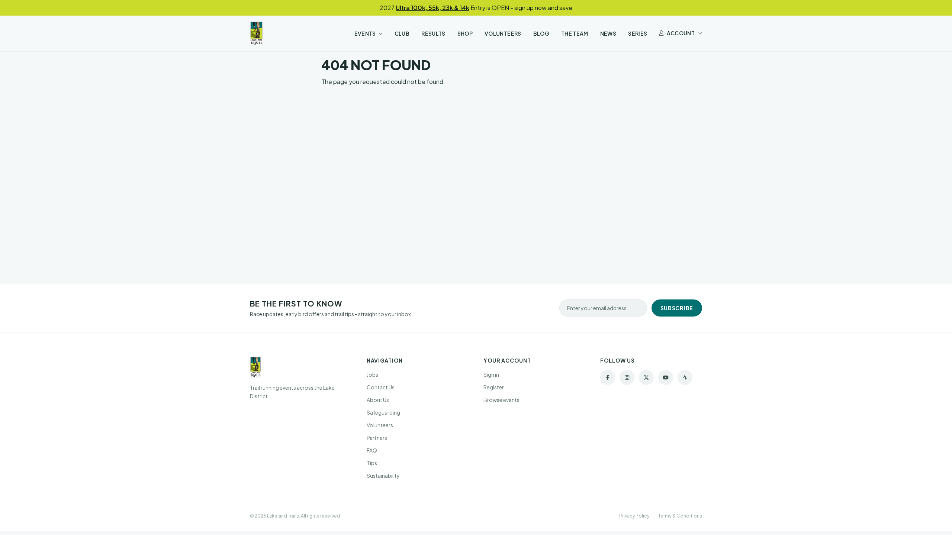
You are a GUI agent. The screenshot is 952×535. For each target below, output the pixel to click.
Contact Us (381, 387)
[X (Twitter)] (646, 377)
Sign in (491, 374)
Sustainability (383, 475)
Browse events (501, 399)
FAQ (372, 450)
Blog (541, 33)
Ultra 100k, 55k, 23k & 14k (432, 8)
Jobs (372, 374)
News (608, 33)
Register (493, 387)
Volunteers (503, 33)
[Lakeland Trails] (256, 33)
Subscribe (676, 308)
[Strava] (685, 377)
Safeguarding (383, 412)
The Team (574, 33)
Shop (465, 33)
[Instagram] (627, 377)
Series (637, 33)
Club (402, 33)
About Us (378, 399)
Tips (372, 463)
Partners (377, 437)
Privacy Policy (634, 516)
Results (433, 33)
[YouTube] (665, 377)
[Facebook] (607, 377)
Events (365, 33)
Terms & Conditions (680, 516)
